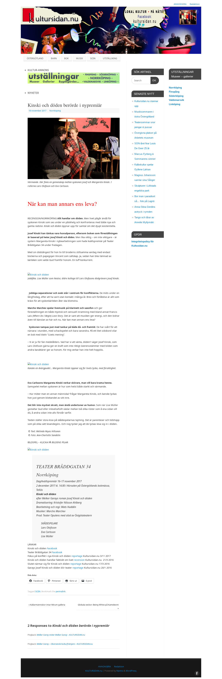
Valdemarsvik (176, 100)
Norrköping (55, 110)
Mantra (119, 670)
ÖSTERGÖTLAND (35, 58)
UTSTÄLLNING (110, 58)
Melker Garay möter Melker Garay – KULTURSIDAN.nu (61, 634)
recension (79, 559)
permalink (60, 591)
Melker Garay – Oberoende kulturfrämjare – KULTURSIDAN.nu (65, 643)
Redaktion (195, 4)
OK (153, 80)
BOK (66, 58)
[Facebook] (196, 12)
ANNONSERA (180, 4)
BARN (54, 58)
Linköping (174, 104)
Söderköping (176, 95)
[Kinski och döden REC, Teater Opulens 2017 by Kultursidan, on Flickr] (38, 449)
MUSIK (79, 58)
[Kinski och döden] (38, 274)
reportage (77, 556)
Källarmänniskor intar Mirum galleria (47, 604)
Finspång (174, 91)
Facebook (52, 548)
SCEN (92, 58)
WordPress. (131, 670)
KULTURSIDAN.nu (93, 670)
